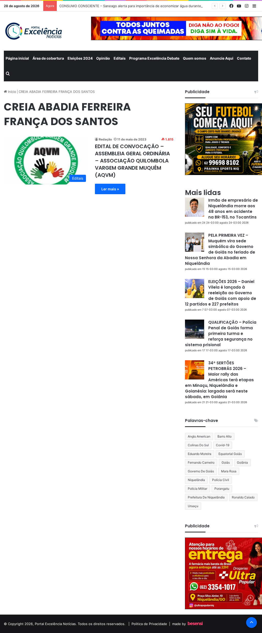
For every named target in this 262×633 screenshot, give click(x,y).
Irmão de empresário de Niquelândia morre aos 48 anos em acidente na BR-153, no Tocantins (233, 209)
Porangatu (221, 488)
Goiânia (242, 462)
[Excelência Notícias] (33, 31)
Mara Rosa (228, 471)
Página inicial (17, 58)
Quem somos (194, 58)
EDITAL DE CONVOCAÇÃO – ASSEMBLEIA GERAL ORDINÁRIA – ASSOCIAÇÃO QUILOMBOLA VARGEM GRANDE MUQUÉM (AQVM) (132, 161)
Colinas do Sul (198, 445)
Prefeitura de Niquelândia (206, 497)
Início (11, 92)
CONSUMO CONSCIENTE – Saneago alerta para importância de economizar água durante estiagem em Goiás (146, 6)
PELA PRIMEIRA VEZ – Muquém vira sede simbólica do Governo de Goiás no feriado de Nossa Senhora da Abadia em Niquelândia (220, 249)
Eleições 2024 (80, 58)
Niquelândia (196, 480)
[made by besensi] (195, 624)
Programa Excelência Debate (154, 58)
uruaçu (193, 506)
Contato (244, 58)
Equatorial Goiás (230, 454)
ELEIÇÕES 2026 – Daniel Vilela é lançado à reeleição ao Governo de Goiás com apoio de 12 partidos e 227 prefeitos (220, 293)
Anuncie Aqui (221, 58)
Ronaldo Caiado (243, 497)
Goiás (226, 462)
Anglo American (199, 436)
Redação (105, 139)
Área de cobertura (48, 58)
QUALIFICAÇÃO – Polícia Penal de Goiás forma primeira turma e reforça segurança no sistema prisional (220, 333)
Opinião (103, 58)
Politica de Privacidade (149, 624)
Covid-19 (222, 445)
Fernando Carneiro (201, 462)
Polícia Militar (197, 488)
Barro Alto (224, 436)
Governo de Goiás (201, 471)
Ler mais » (110, 189)
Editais (120, 58)
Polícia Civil (220, 480)
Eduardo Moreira (199, 454)
